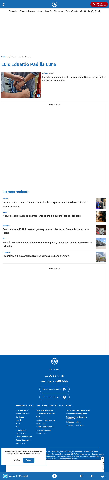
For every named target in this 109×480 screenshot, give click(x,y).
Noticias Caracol (22, 410)
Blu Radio (4, 57)
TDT (38, 417)
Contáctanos (41, 424)
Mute (81, 476)
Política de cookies (73, 422)
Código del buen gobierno (45, 420)
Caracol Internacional (24, 437)
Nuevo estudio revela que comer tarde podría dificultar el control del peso (42, 215)
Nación (5, 199)
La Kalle (19, 420)
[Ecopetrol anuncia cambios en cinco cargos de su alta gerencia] (101, 257)
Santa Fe (48, 11)
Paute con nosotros (43, 430)
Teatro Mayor (21, 433)
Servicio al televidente (44, 410)
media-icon (54, 476)
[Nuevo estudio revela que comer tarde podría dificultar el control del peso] (101, 216)
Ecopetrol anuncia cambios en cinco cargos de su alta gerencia (36, 256)
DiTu (17, 427)
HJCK (18, 424)
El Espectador (21, 430)
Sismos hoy (58, 11)
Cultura (45, 73)
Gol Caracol (20, 417)
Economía (6, 225)
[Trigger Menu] (3, 4)
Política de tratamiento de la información (76, 418)
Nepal (40, 11)
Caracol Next (20, 443)
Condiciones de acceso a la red (78, 410)
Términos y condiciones (75, 425)
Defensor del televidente (45, 414)
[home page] (54, 4)
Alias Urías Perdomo (27, 11)
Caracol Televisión (22, 414)
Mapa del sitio (41, 433)
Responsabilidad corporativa (76, 414)
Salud (5, 212)
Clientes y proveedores (44, 427)
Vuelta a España (72, 11)
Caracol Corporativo (23, 440)
